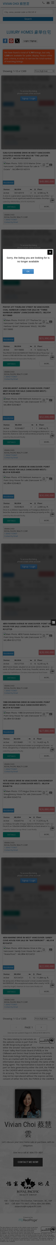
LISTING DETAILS (11, 128)
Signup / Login (28, 98)
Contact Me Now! (28, 1162)
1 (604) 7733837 (10, 141)
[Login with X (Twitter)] (17, 42)
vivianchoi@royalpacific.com (28, 1206)
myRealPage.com (28, 1220)
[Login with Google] (11, 42)
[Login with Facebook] (5, 42)
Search (28, 19)
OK (28, 271)
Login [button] (30, 41)
